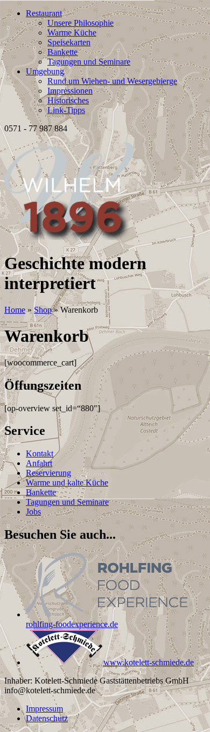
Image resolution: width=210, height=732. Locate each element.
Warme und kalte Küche (67, 482)
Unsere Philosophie (80, 22)
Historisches (68, 100)
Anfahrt (39, 463)
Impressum (44, 708)
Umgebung (45, 71)
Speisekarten (68, 42)
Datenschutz (47, 718)
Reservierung (48, 472)
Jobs (33, 511)
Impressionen (70, 90)
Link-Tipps (66, 110)
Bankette (62, 52)
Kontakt (39, 453)
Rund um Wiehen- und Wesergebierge (112, 81)
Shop (43, 309)
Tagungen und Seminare (88, 61)
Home (14, 309)
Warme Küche (71, 32)
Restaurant (44, 13)
